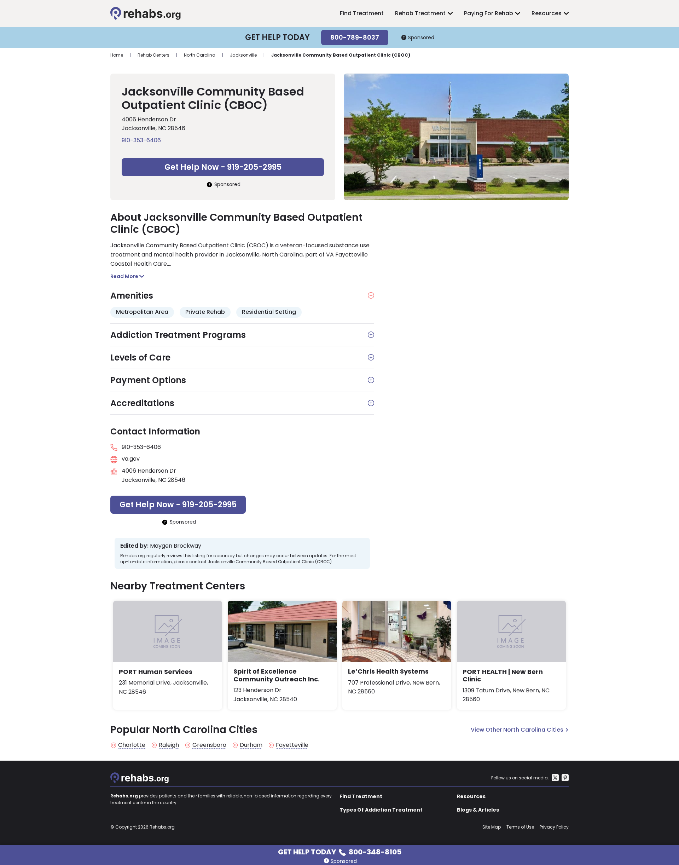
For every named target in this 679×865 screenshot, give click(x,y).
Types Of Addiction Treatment (381, 809)
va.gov (131, 459)
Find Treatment (362, 13)
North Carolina (199, 55)
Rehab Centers (153, 55)
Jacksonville (243, 55)
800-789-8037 (354, 37)
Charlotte (131, 745)
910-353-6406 (141, 140)
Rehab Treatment (420, 13)
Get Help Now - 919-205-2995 (223, 167)
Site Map (491, 827)
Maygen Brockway (175, 546)
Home (116, 55)
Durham (251, 745)
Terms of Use (520, 827)
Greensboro (209, 745)
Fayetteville (292, 745)
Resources (547, 13)
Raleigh (169, 745)
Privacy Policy (554, 827)
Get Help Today (339, 851)
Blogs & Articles (478, 809)
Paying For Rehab (488, 13)
